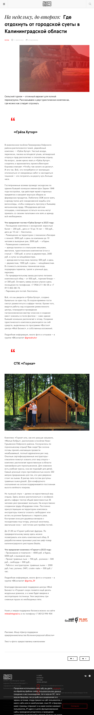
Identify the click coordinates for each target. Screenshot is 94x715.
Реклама (40, 680)
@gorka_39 (30, 581)
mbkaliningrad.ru (12, 614)
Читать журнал (42, 682)
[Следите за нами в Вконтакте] (85, 676)
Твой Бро (47, 4)
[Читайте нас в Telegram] (90, 676)
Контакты (40, 677)
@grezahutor (31, 338)
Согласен (75, 706)
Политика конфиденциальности (51, 685)
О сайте (39, 675)
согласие (56, 688)
